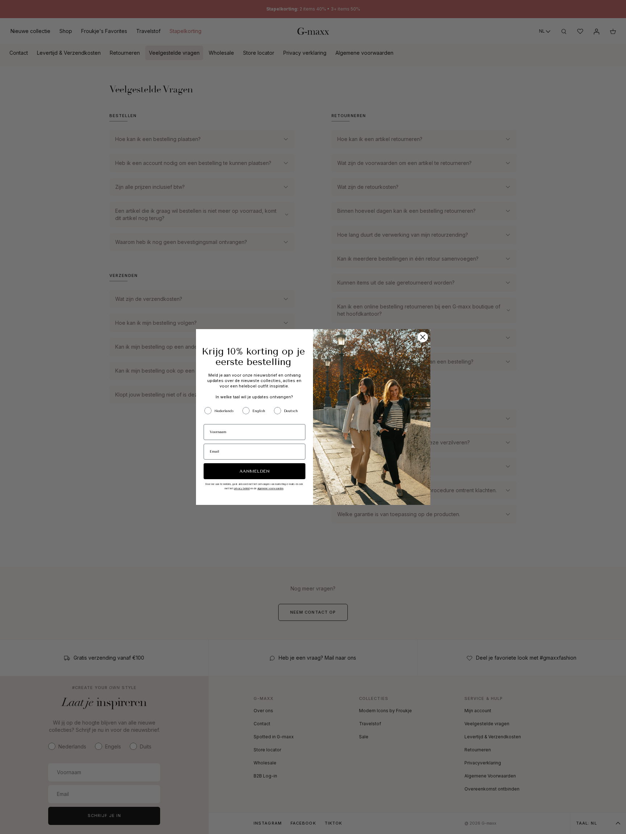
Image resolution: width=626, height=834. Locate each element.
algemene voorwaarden (270, 488)
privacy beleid (242, 488)
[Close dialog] (422, 337)
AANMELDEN (254, 471)
